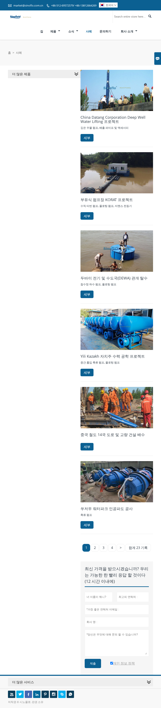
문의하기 (105, 31)
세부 (87, 137)
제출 (93, 663)
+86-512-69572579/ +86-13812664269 (73, 5)
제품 (53, 31)
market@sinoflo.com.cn (28, 5)
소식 (71, 31)
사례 (89, 31)
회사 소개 (127, 31)
